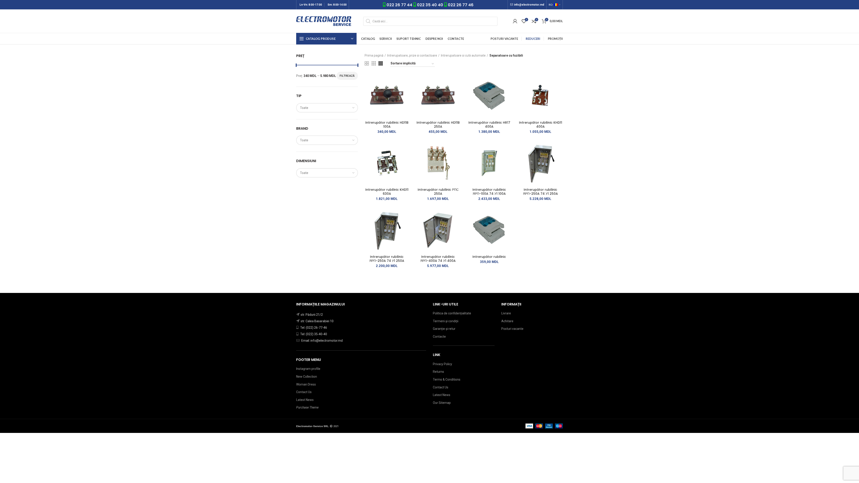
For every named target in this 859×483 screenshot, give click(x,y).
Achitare (507, 321)
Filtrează (347, 75)
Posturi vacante (512, 328)
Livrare (506, 313)
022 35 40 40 (430, 5)
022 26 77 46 (461, 5)
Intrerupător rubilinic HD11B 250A (438, 125)
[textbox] (304, 108)
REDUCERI (533, 38)
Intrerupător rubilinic (489, 257)
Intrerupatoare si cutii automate (463, 55)
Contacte (439, 336)
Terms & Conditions (446, 379)
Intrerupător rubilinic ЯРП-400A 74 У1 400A (438, 259)
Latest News (305, 400)
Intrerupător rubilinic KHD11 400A (540, 125)
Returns (438, 371)
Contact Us (304, 392)
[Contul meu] (515, 21)
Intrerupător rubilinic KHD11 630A (386, 192)
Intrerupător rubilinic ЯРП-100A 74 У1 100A (489, 192)
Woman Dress (306, 384)
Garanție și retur (444, 328)
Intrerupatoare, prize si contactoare (412, 55)
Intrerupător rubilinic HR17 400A (489, 125)
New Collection (306, 376)
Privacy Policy (442, 364)
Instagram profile (308, 369)
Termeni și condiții (445, 321)
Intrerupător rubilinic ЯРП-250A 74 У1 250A (540, 192)
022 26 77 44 (400, 5)
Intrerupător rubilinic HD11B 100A (386, 125)
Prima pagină (374, 55)
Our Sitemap (442, 403)
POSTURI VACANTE (504, 38)
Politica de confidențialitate (452, 313)
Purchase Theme (307, 407)
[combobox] (327, 107)
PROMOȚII (555, 38)
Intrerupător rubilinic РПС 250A (438, 192)
